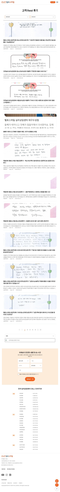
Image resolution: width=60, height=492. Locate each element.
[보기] (37, 374)
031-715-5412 (35, 423)
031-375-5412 (35, 420)
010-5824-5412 (35, 406)
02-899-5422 (35, 414)
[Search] (6, 340)
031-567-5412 (35, 416)
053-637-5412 (35, 447)
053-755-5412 (35, 445)
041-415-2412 (35, 437)
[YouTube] (2, 475)
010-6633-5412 (35, 408)
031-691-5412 (35, 431)
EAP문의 (15, 483)
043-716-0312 (35, 439)
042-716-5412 (35, 435)
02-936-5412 (35, 400)
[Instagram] (7, 475)
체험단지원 (9, 483)
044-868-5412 (35, 441)
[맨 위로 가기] (57, 489)
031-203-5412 (35, 425)
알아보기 (29, 379)
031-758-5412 (35, 411)
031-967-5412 (35, 418)
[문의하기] (57, 485)
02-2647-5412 (35, 402)
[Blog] (10, 475)
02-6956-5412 (35, 397)
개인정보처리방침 (11, 469)
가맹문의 (20, 483)
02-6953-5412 (35, 404)
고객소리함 (3, 483)
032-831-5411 (35, 429)
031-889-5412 (35, 427)
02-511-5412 (35, 393)
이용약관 (3, 469)
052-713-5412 (35, 449)
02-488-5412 (35, 395)
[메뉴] (57, 2)
